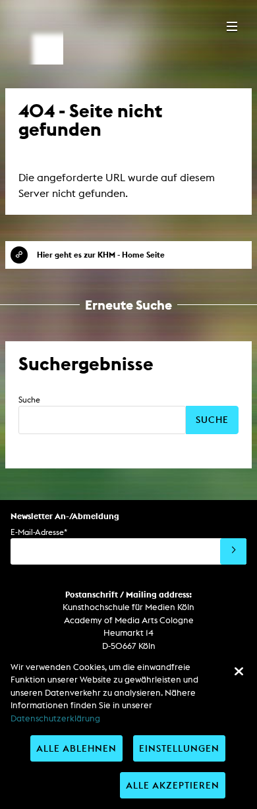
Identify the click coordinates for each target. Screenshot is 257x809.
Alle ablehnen (76, 748)
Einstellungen (179, 748)
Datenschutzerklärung (55, 718)
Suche (29, 399)
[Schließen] (238, 671)
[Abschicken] (233, 551)
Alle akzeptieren (172, 785)
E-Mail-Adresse (39, 532)
